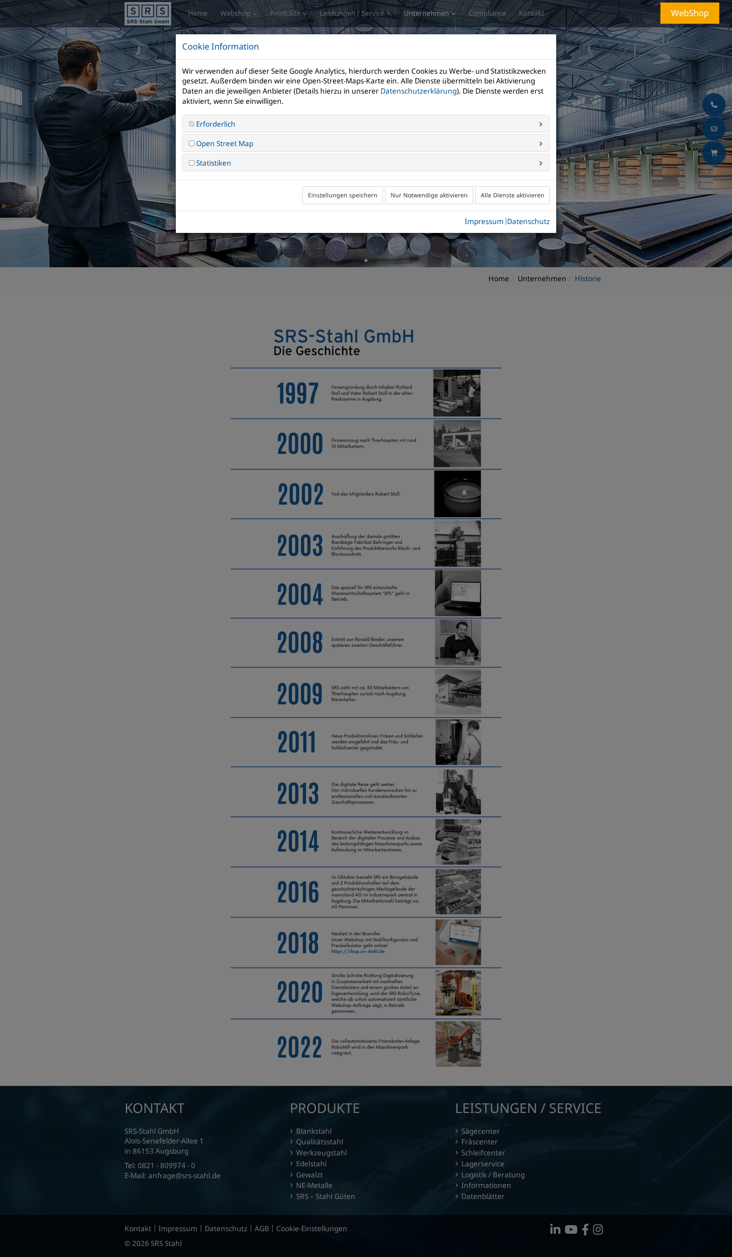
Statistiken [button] (212, 163)
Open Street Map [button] (223, 143)
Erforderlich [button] (215, 124)
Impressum (484, 221)
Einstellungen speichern (342, 195)
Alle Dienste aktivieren (512, 195)
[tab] (366, 123)
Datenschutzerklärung (418, 91)
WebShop (690, 13)
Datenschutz (528, 221)
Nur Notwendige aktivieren (429, 195)
